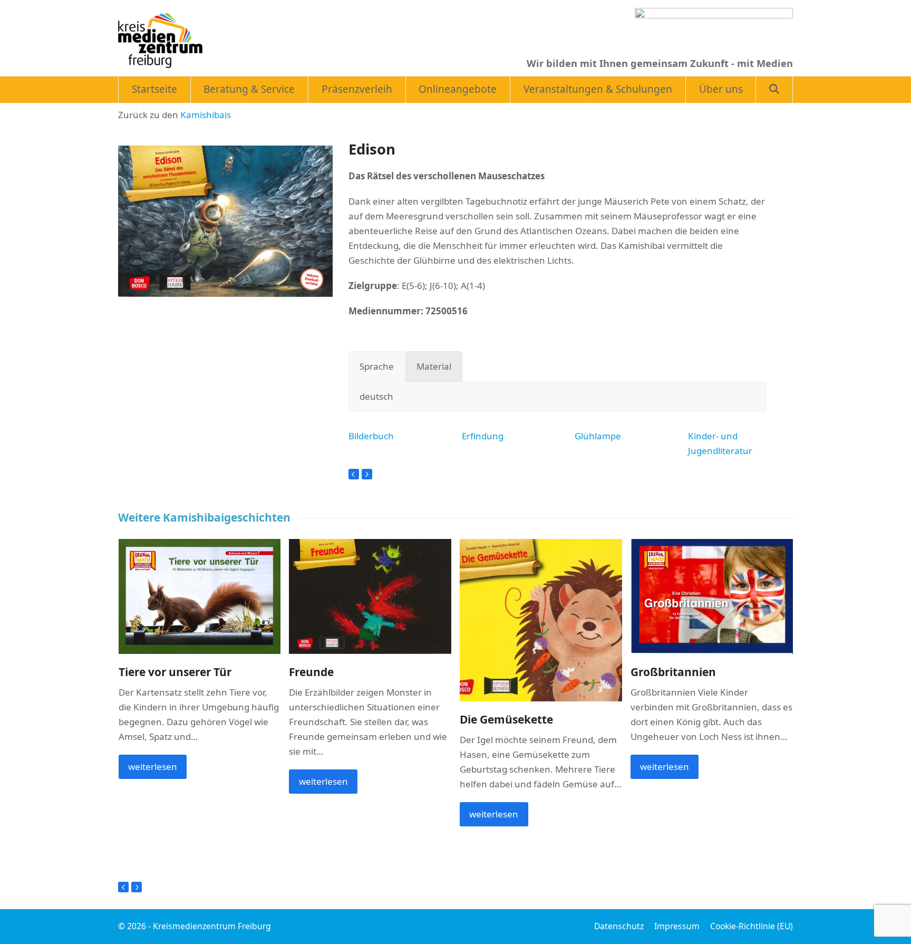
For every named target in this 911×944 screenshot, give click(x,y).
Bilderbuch (371, 436)
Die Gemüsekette (506, 719)
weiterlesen (152, 766)
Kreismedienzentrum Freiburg (212, 926)
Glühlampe (598, 436)
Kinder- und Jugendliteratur (720, 443)
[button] (774, 89)
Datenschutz (619, 926)
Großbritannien (673, 671)
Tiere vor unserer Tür (175, 671)
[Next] (367, 474)
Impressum (677, 926)
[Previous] (353, 474)
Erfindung (482, 436)
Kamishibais (205, 115)
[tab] (376, 366)
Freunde (311, 671)
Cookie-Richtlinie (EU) (751, 926)
